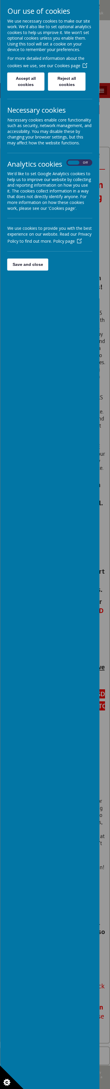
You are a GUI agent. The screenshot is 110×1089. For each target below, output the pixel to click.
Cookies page (67, 65)
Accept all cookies (26, 81)
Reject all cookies (66, 81)
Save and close (27, 264)
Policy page (64, 241)
